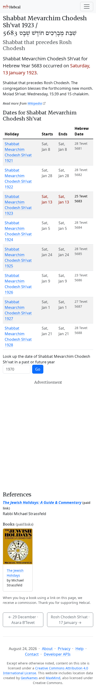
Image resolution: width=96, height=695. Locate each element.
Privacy (64, 648)
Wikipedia (34, 103)
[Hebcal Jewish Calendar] (12, 6)
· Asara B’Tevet (23, 619)
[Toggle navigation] (86, 6)
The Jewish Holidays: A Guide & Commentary (42, 502)
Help (79, 648)
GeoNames (29, 678)
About (47, 648)
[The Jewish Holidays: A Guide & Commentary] (17, 546)
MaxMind (53, 678)
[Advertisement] (48, 435)
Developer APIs (57, 654)
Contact (32, 654)
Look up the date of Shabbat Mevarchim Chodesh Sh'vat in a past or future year (46, 359)
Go (37, 369)
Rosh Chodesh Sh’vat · (70, 619)
